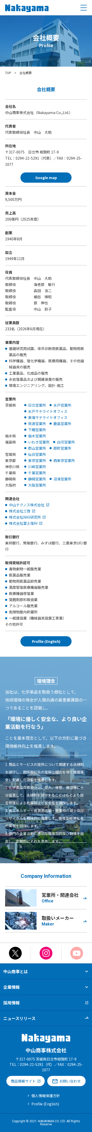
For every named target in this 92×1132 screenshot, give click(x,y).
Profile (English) (45, 1104)
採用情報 (11, 1003)
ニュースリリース (19, 1018)
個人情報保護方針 (45, 1095)
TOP (8, 72)
